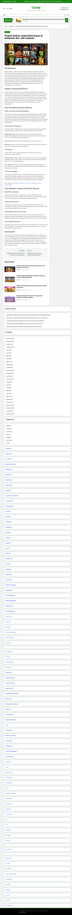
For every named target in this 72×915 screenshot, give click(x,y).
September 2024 (10, 379)
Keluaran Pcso (9, 688)
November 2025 (10, 341)
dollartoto (8, 627)
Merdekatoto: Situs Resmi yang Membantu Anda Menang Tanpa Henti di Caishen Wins (31, 19)
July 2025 (9, 350)
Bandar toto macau (11, 735)
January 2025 (10, 367)
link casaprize (9, 506)
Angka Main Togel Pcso (12, 704)
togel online (9, 616)
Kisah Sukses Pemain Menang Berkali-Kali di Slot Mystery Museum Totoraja (44, 1)
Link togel (8, 621)
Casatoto (8, 884)
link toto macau (10, 756)
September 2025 (10, 347)
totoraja (8, 548)
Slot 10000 (8, 849)
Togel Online (9, 777)
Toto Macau (9, 459)
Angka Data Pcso (10, 677)
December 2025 (10, 338)
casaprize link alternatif (12, 495)
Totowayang (9, 730)
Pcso (7, 725)
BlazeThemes (23, 912)
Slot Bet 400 (9, 558)
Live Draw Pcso (10, 714)
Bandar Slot (9, 527)
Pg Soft (8, 434)
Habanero (9, 425)
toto (7, 824)
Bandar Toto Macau (11, 464)
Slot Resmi (8, 522)
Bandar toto (9, 453)
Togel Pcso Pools (10, 683)
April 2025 (9, 358)
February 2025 (10, 364)
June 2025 (9, 353)
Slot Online (9, 440)
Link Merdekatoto (10, 595)
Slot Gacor (7, 137)
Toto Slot (8, 511)
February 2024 (10, 399)
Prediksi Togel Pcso (11, 719)
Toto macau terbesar (11, 751)
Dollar (7, 788)
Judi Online (9, 428)
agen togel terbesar (11, 632)
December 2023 (10, 405)
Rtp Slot (8, 863)
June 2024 (9, 387)
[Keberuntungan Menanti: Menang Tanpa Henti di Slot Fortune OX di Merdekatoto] (57, 21)
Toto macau (9, 740)
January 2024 (10, 402)
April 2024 (9, 393)
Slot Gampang (9, 662)
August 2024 (9, 382)
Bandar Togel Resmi (11, 793)
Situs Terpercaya (10, 637)
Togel (8, 443)
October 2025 (10, 344)
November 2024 (10, 373)
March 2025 (9, 361)
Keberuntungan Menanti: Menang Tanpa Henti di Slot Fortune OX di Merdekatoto (25, 320)
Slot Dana (8, 835)
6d (6, 819)
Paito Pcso (8, 709)
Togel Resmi (9, 485)
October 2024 (10, 376)
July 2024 (9, 385)
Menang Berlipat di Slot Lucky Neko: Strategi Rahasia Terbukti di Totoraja (24, 326)
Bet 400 (8, 564)
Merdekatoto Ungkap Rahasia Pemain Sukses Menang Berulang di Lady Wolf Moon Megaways (29, 315)
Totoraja (8, 656)
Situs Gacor (9, 667)
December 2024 (10, 370)
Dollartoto (8, 761)
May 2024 (9, 390)
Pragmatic (7, 32)
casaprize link (9, 501)
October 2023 (10, 411)
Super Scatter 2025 (11, 874)
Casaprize (8, 448)
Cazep (36, 7)
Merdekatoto (9, 469)
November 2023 (10, 408)
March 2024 (9, 396)
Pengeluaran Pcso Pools (12, 693)
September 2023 (10, 413)
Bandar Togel (9, 480)
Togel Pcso (9, 672)
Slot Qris (8, 840)
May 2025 (9, 356)
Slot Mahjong (9, 651)
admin (7, 41)
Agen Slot (8, 642)
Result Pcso (9, 698)
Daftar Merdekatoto (11, 600)
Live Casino (9, 431)
